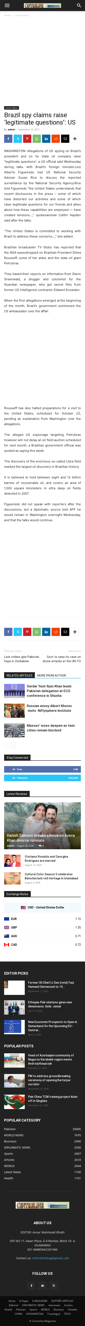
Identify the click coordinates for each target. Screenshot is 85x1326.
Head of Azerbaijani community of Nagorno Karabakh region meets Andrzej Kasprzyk (51, 1059)
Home (7, 15)
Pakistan (21, 1309)
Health (8, 1309)
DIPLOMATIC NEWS (33, 1305)
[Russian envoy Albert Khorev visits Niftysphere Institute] (14, 711)
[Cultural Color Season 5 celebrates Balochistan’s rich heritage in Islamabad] (12, 878)
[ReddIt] (56, 139)
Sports (33, 1309)
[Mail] (42, 1286)
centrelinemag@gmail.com (50, 1258)
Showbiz (72, 1309)
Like (75, 769)
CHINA (18, 1314)
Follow (73, 777)
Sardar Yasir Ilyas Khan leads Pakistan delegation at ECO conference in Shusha (49, 691)
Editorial (13, 1305)
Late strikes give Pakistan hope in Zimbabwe (21, 659)
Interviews (54, 1305)
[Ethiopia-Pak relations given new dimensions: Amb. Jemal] (14, 1007)
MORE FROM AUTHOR (51, 675)
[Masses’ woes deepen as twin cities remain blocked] (14, 730)
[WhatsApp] (37, 139)
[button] (7, 5)
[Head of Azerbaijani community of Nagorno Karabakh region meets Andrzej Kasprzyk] (14, 1060)
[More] (75, 139)
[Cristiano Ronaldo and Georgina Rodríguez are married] (12, 861)
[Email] (65, 139)
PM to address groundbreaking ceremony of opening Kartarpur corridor (49, 1080)
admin (11, 129)
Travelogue (53, 1314)
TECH (67, 1314)
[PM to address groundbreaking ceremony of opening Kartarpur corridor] (14, 1081)
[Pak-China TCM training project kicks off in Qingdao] (14, 1102)
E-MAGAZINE (39, 1301)
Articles (68, 1305)
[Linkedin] (46, 139)
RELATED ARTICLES (19, 675)
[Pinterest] (27, 139)
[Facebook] (8, 139)
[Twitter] (18, 139)
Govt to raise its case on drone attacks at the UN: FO (62, 659)
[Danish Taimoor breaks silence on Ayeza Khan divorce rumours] (42, 825)
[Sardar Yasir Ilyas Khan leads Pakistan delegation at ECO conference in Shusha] (14, 691)
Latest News (22, 15)
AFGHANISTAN (34, 1314)
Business (59, 1309)
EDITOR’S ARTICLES (62, 1301)
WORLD (45, 1309)
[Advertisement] (42, 62)
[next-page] (13, 745)
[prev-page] (6, 745)
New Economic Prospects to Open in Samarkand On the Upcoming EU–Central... (52, 1026)
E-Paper (23, 1301)
